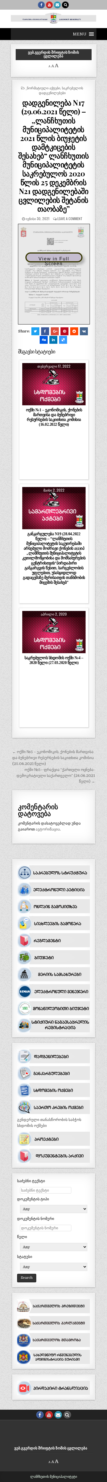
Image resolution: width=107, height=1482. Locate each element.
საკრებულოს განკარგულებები (54, 506)
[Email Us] (57, 4)
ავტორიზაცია (48, 829)
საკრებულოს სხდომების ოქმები (54, 630)
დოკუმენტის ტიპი (33, 1199)
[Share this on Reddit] (74, 331)
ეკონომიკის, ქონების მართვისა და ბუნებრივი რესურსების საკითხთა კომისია (54, 386)
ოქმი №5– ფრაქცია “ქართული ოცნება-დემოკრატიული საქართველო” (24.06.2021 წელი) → (56, 776)
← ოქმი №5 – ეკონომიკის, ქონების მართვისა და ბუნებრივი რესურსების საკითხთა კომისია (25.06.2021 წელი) (53, 758)
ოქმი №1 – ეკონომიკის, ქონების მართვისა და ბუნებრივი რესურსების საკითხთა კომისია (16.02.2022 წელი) (54, 417)
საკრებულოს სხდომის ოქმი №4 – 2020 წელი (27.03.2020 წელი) (54, 660)
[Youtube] (49, 4)
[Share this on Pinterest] (64, 331)
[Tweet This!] (35, 331)
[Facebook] (41, 4)
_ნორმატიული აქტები (43, 87)
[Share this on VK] (84, 331)
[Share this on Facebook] (45, 331)
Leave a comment (69, 218)
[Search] (65, 4)
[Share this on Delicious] (63, 340)
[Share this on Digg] (44, 340)
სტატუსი (24, 1257)
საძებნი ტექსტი (31, 1181)
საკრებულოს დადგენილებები (61, 90)
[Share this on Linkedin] (53, 340)
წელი (22, 1237)
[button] (79, 34)
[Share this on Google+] (55, 331)
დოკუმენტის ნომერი (35, 1219)
